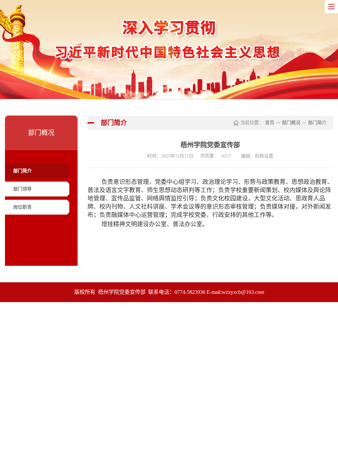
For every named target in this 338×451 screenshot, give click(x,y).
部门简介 (22, 170)
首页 (269, 122)
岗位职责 (22, 207)
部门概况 (291, 122)
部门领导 (22, 189)
